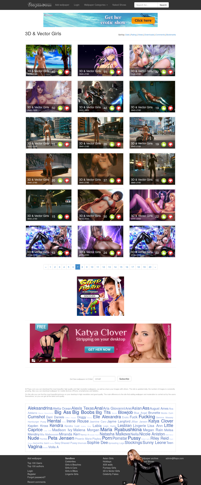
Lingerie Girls (71, 474)
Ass (145, 408)
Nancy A (84, 434)
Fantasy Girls (109, 467)
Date (127, 34)
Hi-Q (63, 422)
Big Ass (62, 412)
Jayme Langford (118, 421)
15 (121, 266)
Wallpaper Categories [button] (95, 4)
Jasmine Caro (98, 421)
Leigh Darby (109, 426)
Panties (43, 438)
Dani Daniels (55, 417)
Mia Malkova (47, 434)
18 (138, 266)
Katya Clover (160, 420)
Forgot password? (36, 477)
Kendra (56, 425)
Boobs (164, 413)
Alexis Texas (82, 408)
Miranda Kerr (69, 434)
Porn (107, 437)
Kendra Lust (72, 426)
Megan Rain (153, 429)
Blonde (114, 413)
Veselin (45, 447)
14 (115, 266)
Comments (160, 34)
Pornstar (119, 438)
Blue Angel (140, 413)
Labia (97, 425)
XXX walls (108, 464)
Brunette (154, 412)
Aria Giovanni (114, 408)
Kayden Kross (38, 425)
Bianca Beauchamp (45, 413)
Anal (98, 408)
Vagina (35, 446)
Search (163, 4)
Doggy (81, 417)
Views (140, 34)
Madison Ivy (62, 429)
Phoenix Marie (83, 438)
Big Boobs (83, 412)
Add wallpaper (62, 4)
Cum (170, 413)
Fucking (147, 416)
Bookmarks (171, 34)
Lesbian (125, 425)
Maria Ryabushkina (121, 429)
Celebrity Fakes (110, 474)
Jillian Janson (139, 421)
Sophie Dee (97, 442)
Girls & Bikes (71, 470)
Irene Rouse (78, 421)
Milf (57, 434)
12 (103, 266)
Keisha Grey (86, 426)
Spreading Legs (116, 443)
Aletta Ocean (62, 408)
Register (31, 474)
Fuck (134, 416)
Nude (33, 437)
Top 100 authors (35, 466)
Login (76, 4)
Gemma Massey (164, 417)
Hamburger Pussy (37, 421)
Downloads (149, 34)
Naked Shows (119, 4)
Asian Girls (108, 458)
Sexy (57, 443)
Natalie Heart (94, 435)
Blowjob (125, 412)
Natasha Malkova (115, 434)
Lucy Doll (47, 430)
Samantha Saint (41, 443)
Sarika (51, 443)
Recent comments (36, 481)
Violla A (53, 447)
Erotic (125, 417)
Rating (133, 34)
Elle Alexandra (107, 416)
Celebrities (70, 461)
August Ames (159, 408)
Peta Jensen (61, 437)
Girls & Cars (71, 467)
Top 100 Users (34, 463)
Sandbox (70, 458)
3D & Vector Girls (38, 71)
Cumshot (36, 416)
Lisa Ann (155, 425)
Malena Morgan (86, 429)
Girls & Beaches (73, 464)
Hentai (54, 420)
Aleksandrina (40, 408)
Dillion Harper (70, 417)
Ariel (128, 408)
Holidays (107, 461)
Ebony (89, 417)
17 (132, 266)
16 (127, 266)
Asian (137, 408)
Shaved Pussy (69, 443)
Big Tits (103, 412)
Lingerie (139, 425)
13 (109, 266)
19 (144, 266)
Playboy (96, 438)
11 (98, 266)
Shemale (82, 443)
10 (92, 266)
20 (150, 266)
